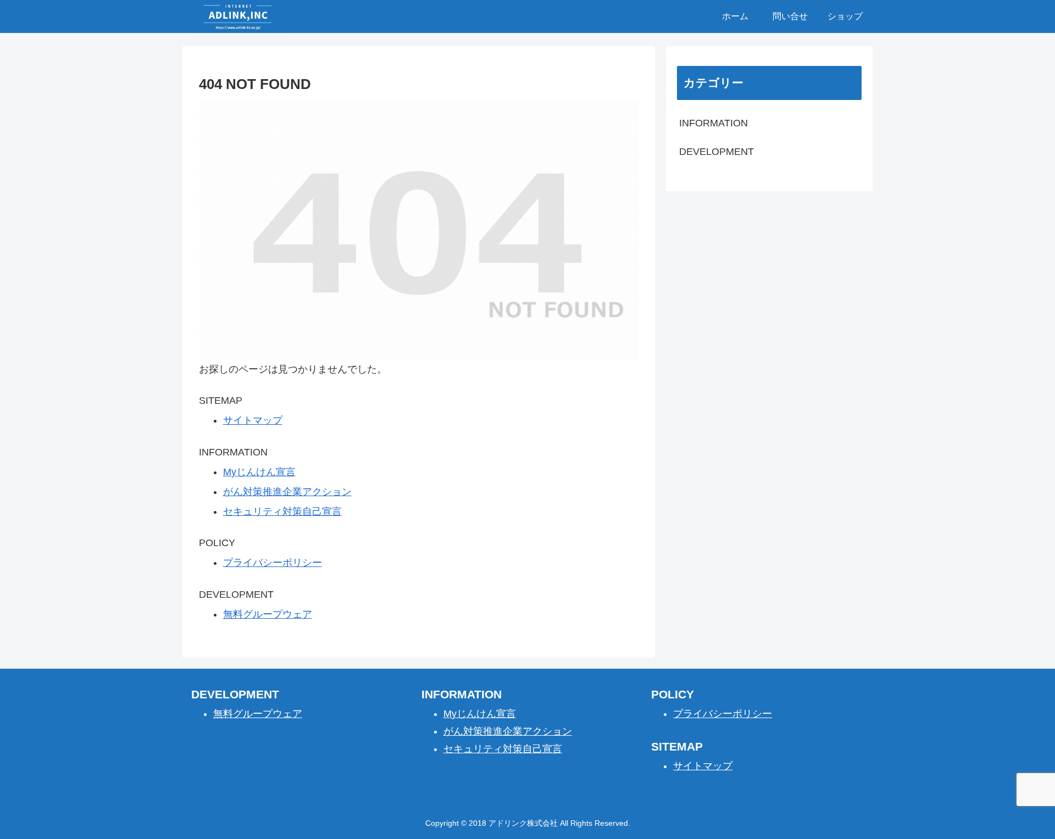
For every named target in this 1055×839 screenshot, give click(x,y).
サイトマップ (252, 420)
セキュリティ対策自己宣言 (282, 511)
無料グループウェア (267, 614)
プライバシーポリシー (272, 562)
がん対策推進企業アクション (287, 491)
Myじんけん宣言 (259, 471)
